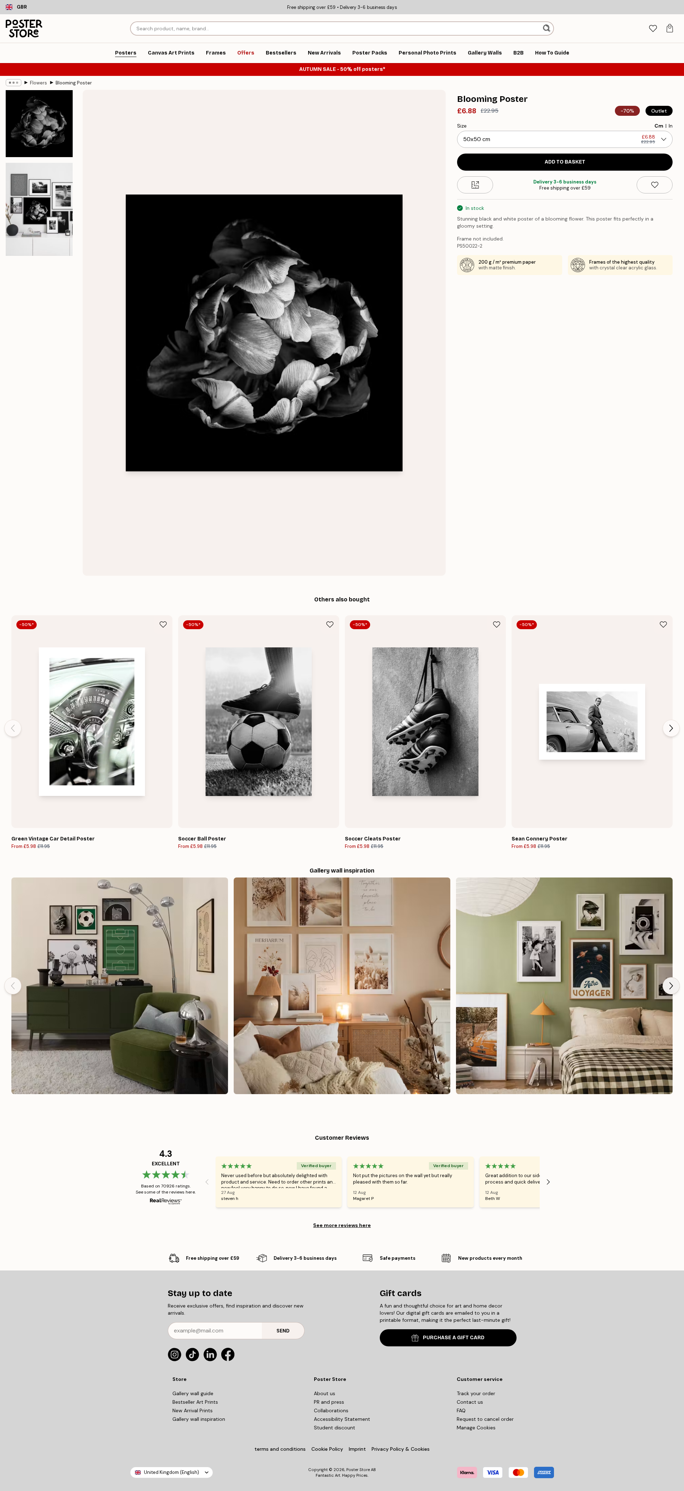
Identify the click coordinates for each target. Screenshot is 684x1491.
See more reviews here (342, 1225)
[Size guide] (475, 184)
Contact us (470, 1402)
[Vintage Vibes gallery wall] (564, 985)
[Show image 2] (39, 209)
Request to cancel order (485, 1419)
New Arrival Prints (192, 1410)
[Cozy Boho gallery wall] (342, 985)
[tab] (652, 29)
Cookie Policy (327, 1449)
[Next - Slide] (671, 728)
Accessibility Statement (342, 1419)
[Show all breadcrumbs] (13, 82)
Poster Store (358, 1469)
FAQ (461, 1410)
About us (324, 1393)
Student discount (334, 1427)
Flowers (38, 83)
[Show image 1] (39, 123)
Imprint (357, 1449)
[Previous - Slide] (12, 728)
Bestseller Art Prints (195, 1402)
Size (462, 126)
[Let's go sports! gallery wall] (119, 985)
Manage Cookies (476, 1427)
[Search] (547, 28)
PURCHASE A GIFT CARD (453, 1338)
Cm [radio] (658, 126)
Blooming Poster (74, 83)
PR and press (329, 1402)
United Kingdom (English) (171, 1472)
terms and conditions (280, 1449)
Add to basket (565, 162)
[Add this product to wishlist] (655, 184)
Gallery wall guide (192, 1393)
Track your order (476, 1393)
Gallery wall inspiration (198, 1419)
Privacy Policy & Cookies (401, 1449)
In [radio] (671, 126)
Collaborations (331, 1410)
